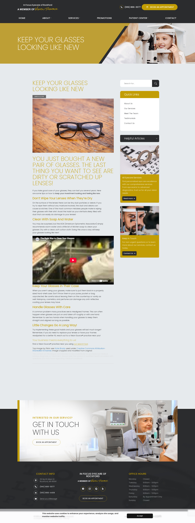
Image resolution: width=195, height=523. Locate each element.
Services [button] (73, 18)
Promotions (104, 18)
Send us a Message (48, 498)
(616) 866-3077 (47, 486)
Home (22, 18)
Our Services (129, 108)
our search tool (81, 344)
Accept (140, 516)
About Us (128, 103)
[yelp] (102, 488)
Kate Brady (60, 348)
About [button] (46, 18)
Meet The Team (131, 113)
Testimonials (129, 118)
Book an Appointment (46, 442)
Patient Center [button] (138, 18)
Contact (170, 18)
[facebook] (83, 488)
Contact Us (129, 123)
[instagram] (89, 488)
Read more (128, 198)
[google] (96, 488)
